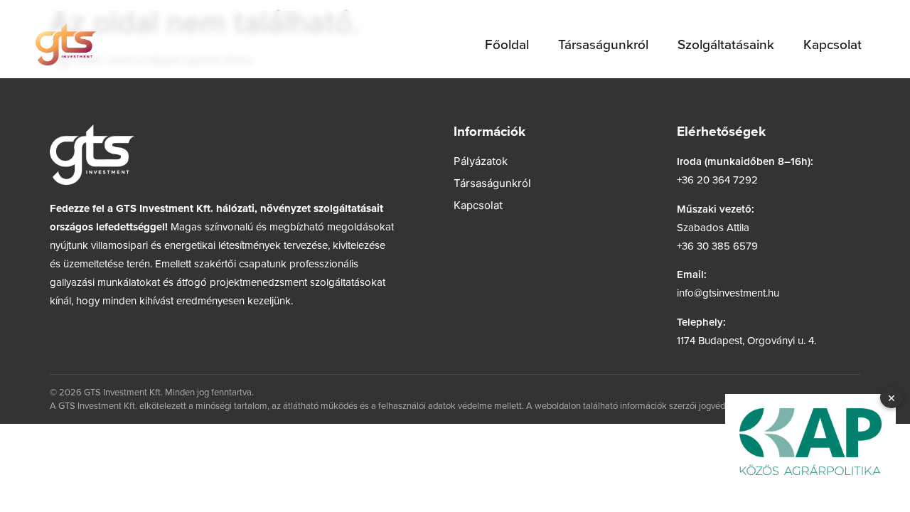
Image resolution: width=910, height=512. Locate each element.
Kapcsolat (832, 43)
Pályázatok (481, 161)
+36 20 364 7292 (717, 179)
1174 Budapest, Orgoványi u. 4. (746, 340)
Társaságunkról (603, 43)
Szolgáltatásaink (726, 43)
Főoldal (507, 43)
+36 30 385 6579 (717, 245)
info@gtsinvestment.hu (728, 292)
